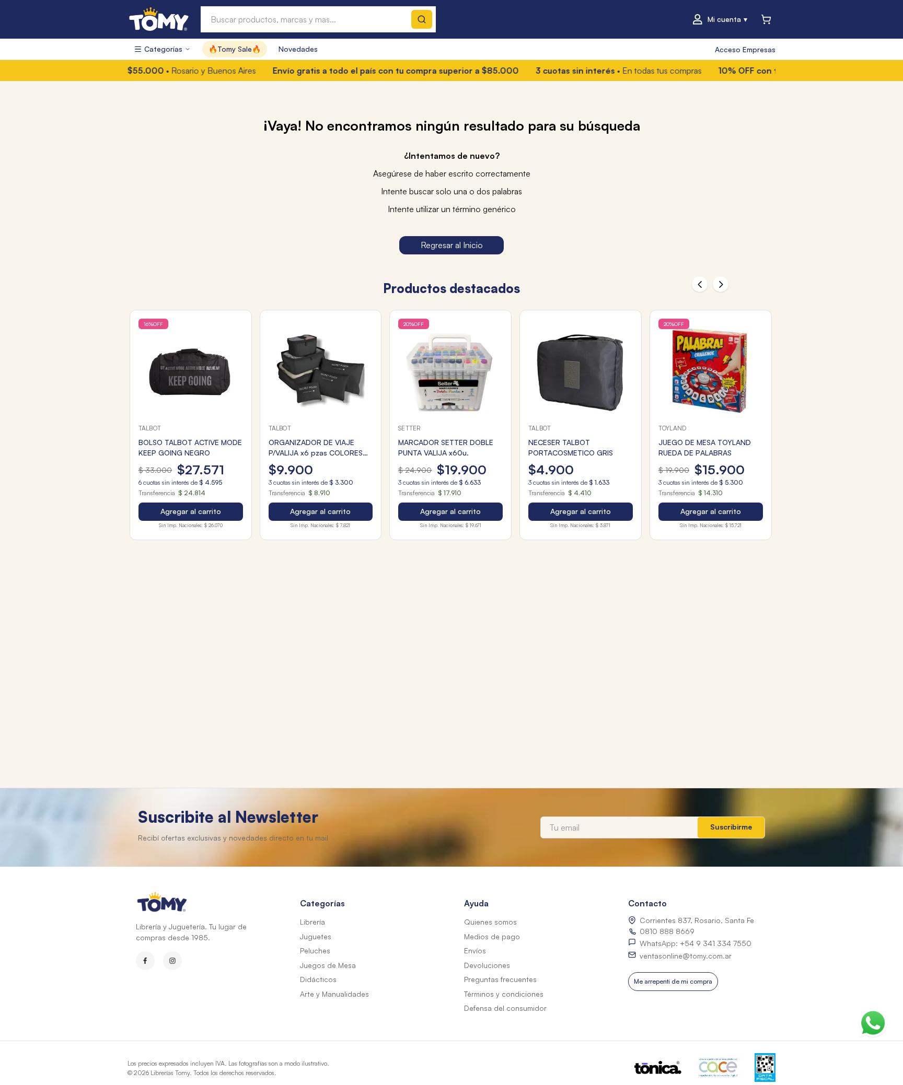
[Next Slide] (720, 284)
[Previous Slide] (700, 284)
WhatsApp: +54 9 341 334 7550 (695, 943)
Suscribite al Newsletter (228, 816)
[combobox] (318, 19)
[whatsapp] (872, 1020)
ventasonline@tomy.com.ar (686, 955)
